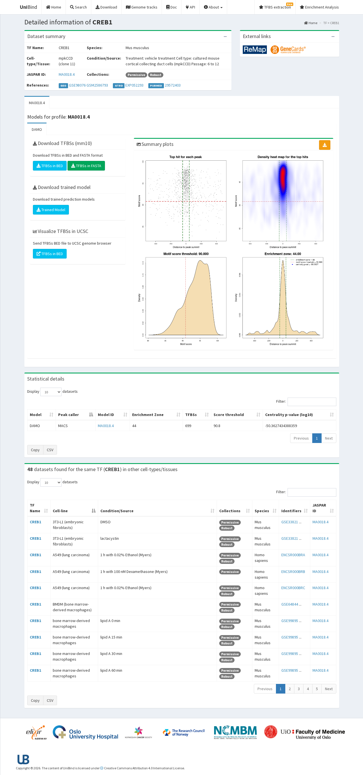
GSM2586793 (97, 85)
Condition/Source (117, 510)
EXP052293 (134, 85)
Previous (301, 438)
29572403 (173, 85)
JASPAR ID (319, 508)
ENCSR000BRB (293, 571)
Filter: (281, 401)
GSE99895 (289, 620)
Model (35, 414)
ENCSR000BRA (293, 554)
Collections (229, 510)
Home (312, 23)
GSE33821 (289, 521)
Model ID (106, 414)
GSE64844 (289, 604)
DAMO (37, 129)
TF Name (35, 508)
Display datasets (52, 391)
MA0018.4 (67, 74)
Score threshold (229, 414)
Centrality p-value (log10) (289, 414)
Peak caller (68, 414)
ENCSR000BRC (293, 587)
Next (329, 438)
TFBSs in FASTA (88, 165)
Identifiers (291, 510)
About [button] (214, 7)
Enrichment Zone (148, 414)
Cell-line (60, 510)
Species (262, 510)
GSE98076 (77, 85)
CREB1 (35, 521)
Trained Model (53, 209)
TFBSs (191, 414)
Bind (28, 7)
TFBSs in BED (52, 165)
